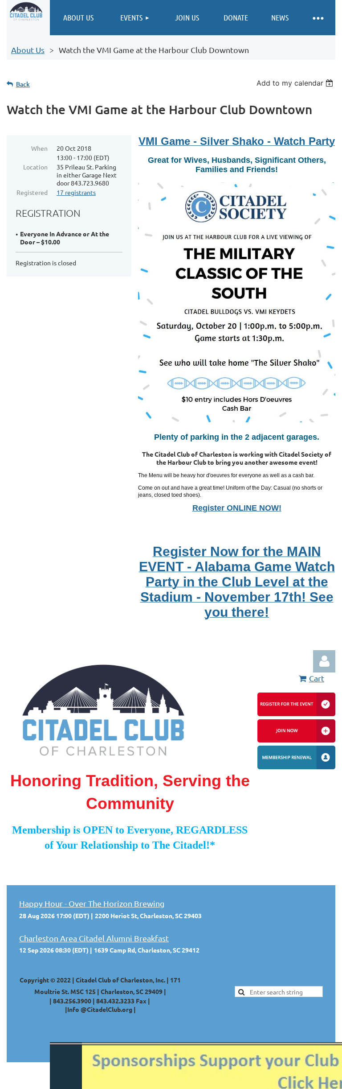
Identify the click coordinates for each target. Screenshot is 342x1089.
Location (35, 167)
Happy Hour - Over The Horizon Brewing (91, 903)
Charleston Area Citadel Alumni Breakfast (94, 938)
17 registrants (76, 192)
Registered (32, 192)
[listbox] (295, 83)
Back (23, 84)
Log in (324, 661)
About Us (28, 49)
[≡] (317, 17)
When (39, 148)
